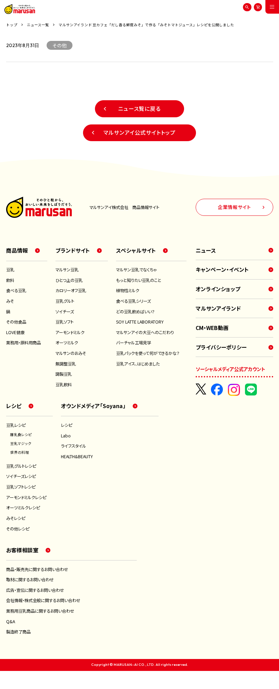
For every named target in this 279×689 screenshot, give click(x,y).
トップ (11, 25)
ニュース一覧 (38, 25)
